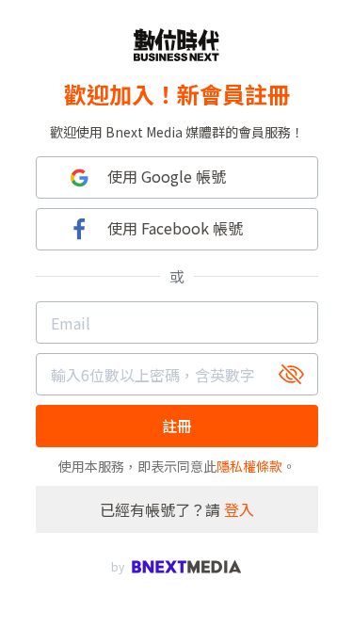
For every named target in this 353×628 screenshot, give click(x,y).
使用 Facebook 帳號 (175, 228)
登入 (239, 509)
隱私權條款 (249, 466)
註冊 (177, 425)
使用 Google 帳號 (166, 176)
